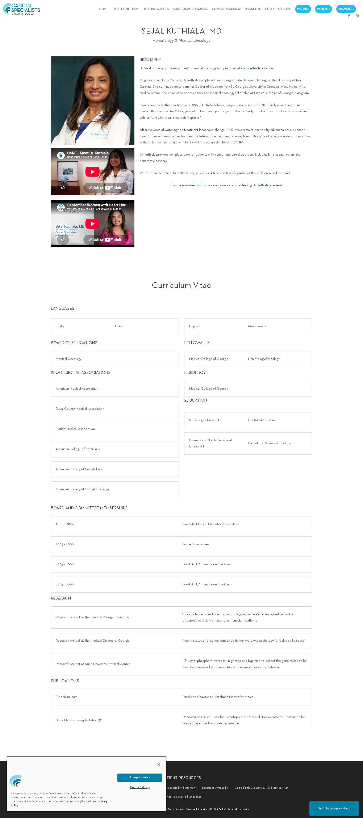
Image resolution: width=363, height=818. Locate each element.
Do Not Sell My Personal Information (230, 809)
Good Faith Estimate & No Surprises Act (261, 787)
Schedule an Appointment (334, 808)
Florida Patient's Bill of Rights (181, 796)
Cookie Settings (140, 787)
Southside (254, 68)
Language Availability (215, 787)
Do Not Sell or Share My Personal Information (183, 809)
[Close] (158, 764)
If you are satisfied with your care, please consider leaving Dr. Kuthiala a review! (226, 185)
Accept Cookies (140, 777)
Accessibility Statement (181, 787)
